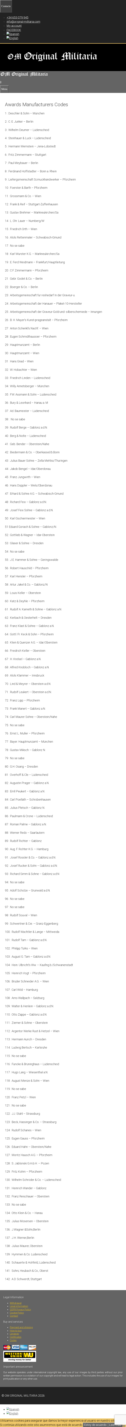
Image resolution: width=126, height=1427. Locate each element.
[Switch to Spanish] (13, 34)
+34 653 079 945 (17, 17)
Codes (13, 1340)
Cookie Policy (17, 1312)
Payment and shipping (21, 1327)
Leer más (115, 1425)
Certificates (15, 1337)
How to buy (16, 1330)
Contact (14, 1316)
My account (14, 25)
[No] (123, 1425)
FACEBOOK (14, 30)
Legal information (19, 1306)
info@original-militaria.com (23, 21)
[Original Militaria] (24, 76)
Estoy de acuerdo (95, 1425)
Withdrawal (15, 1303)
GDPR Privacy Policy (20, 1309)
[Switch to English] (12, 1413)
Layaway (14, 1333)
